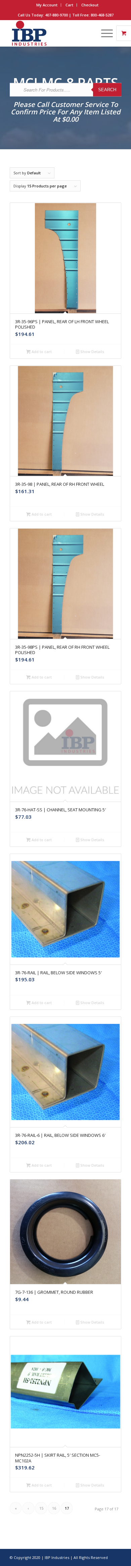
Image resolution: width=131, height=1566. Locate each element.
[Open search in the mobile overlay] (65, 96)
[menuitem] (47, 5)
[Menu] (103, 33)
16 (54, 1508)
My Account (46, 4)
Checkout (89, 4)
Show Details (91, 351)
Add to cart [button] (41, 351)
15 (41, 1508)
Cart (69, 4)
